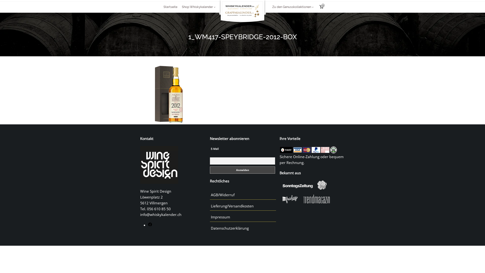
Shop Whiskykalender (197, 7)
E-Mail (215, 149)
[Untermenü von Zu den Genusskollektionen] (313, 7)
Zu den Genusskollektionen (291, 7)
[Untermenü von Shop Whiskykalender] (215, 7)
